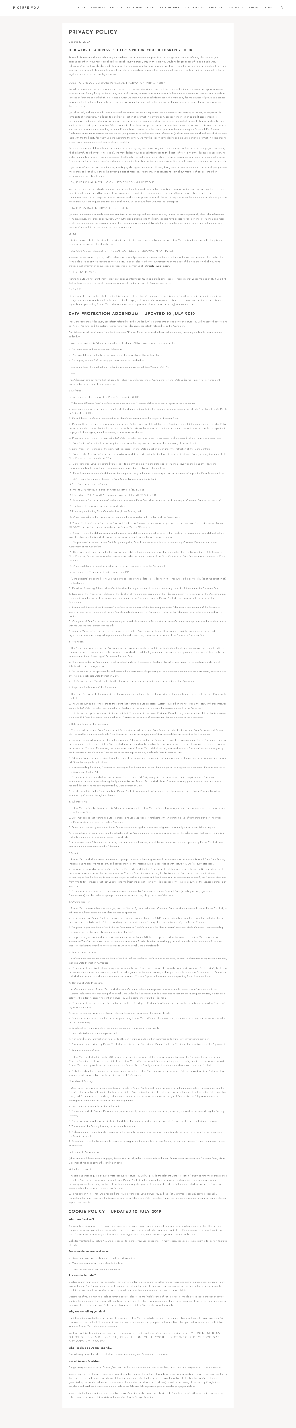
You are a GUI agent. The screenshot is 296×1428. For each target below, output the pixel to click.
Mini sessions (194, 8)
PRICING (254, 8)
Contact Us (236, 8)
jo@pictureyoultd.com (156, 266)
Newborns (98, 8)
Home (81, 8)
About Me (215, 8)
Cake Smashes (169, 8)
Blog (268, 8)
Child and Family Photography (132, 8)
